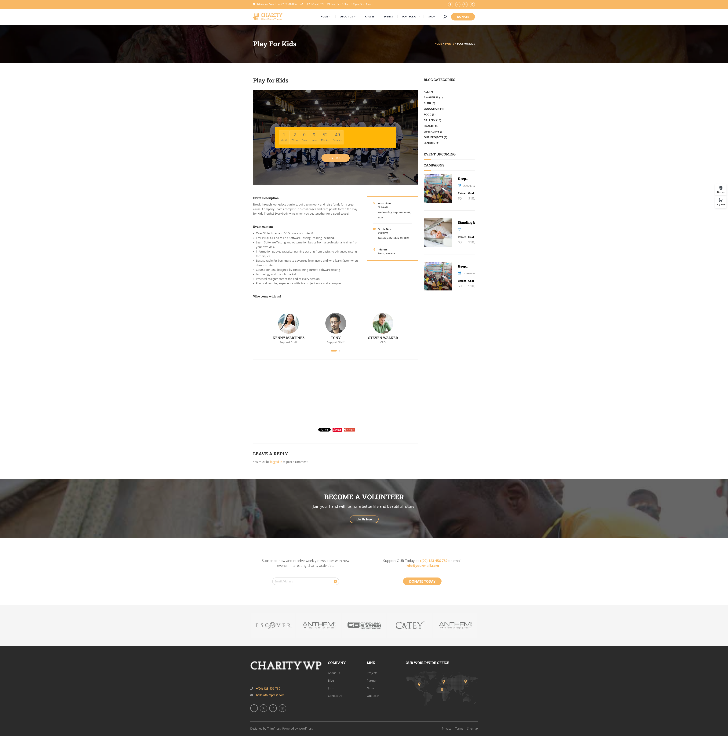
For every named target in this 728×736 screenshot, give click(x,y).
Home (438, 43)
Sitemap (472, 728)
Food (427, 114)
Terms (459, 728)
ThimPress (274, 728)
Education (431, 109)
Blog (427, 103)
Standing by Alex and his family (468, 222)
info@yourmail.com (422, 565)
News (370, 688)
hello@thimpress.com (270, 695)
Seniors (429, 143)
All (426, 91)
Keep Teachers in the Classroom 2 (468, 266)
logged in (276, 462)
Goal (471, 193)
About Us (334, 673)
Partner (372, 680)
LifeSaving (431, 131)
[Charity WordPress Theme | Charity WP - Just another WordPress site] (267, 16)
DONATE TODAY (422, 581)
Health (429, 126)
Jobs (330, 688)
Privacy (446, 728)
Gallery (429, 120)
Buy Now (720, 204)
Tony (336, 337)
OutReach (373, 696)
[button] (334, 351)
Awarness (431, 97)
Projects (372, 673)
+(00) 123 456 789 (314, 4)
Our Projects (433, 137)
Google (350, 429)
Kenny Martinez (288, 337)
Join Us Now (364, 519)
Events (449, 43)
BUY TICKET (336, 158)
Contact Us (335, 696)
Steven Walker (383, 337)
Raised (462, 193)
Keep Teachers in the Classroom (467, 179)
